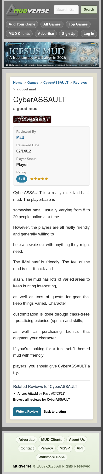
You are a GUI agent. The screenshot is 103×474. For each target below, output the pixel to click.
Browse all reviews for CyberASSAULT (41, 399)
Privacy (46, 448)
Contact (27, 448)
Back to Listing (55, 411)
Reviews (80, 82)
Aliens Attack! (28, 393)
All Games (52, 24)
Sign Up (68, 34)
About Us (77, 440)
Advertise (46, 34)
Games (33, 82)
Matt (20, 137)
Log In (89, 34)
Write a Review (27, 411)
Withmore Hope (52, 457)
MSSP (65, 448)
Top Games (78, 24)
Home (18, 82)
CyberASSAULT (56, 82)
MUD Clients (19, 34)
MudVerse (22, 466)
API (80, 448)
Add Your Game (22, 24)
